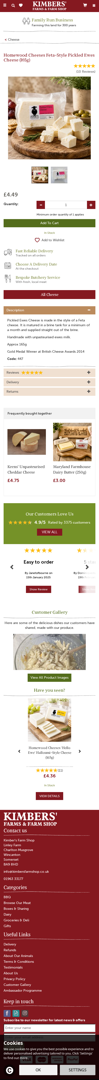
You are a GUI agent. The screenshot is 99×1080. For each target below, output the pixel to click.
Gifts (7, 926)
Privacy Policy (14, 979)
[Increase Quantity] (91, 205)
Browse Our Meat (17, 903)
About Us (11, 973)
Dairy (7, 914)
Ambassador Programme (23, 991)
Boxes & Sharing (16, 909)
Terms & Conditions (19, 962)
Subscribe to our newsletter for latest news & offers (44, 1020)
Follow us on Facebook (7, 1013)
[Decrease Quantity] (41, 205)
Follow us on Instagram (24, 1013)
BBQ (7, 897)
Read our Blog (15, 1013)
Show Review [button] (39, 589)
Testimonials (13, 967)
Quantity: (11, 204)
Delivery (10, 944)
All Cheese (49, 294)
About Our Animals (18, 956)
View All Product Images (49, 678)
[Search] (13, 5)
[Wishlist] (22, 5)
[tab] (49, 310)
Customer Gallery (17, 985)
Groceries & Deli (16, 920)
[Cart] (85, 4)
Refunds (10, 950)
